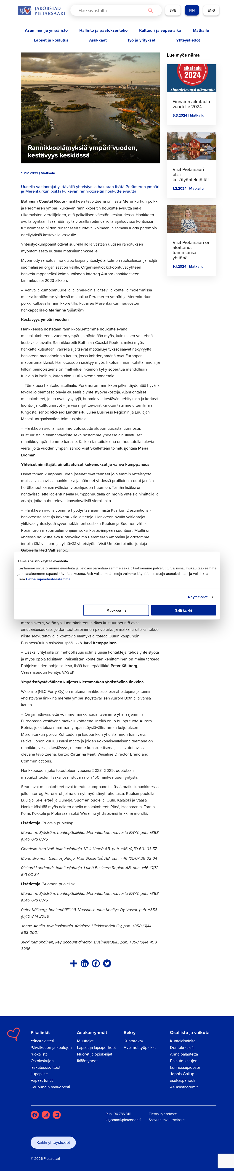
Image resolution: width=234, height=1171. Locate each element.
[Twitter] (107, 963)
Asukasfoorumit (184, 1087)
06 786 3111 (122, 1113)
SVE (173, 10)
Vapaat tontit (42, 1080)
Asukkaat (98, 40)
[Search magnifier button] (150, 10)
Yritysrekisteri (42, 1041)
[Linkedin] (85, 963)
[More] (73, 963)
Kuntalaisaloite (183, 1041)
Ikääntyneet (87, 1061)
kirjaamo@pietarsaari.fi (123, 1119)
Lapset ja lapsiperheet (96, 1047)
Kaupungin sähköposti (50, 1087)
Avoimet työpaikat (140, 1047)
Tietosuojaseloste (163, 1113)
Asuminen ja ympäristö (46, 30)
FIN (192, 10)
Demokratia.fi (182, 1047)
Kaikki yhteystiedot (53, 1142)
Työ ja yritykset (141, 40)
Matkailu (201, 30)
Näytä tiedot (197, 597)
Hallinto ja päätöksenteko (103, 30)
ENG (211, 10)
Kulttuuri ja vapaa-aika (160, 30)
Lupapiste (39, 1074)
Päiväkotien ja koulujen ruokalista (51, 1051)
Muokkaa (113, 610)
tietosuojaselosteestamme (48, 579)
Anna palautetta (184, 1054)
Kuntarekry (133, 1041)
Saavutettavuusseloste (167, 1119)
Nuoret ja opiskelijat (94, 1054)
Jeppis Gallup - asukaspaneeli (183, 1077)
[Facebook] (96, 963)
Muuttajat (85, 1041)
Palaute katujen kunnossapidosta (185, 1064)
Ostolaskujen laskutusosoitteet (45, 1064)
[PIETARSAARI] (41, 10)
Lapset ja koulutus (51, 40)
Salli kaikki (183, 610)
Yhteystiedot (188, 40)
